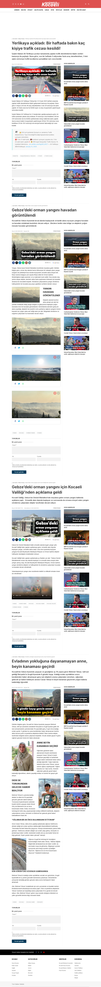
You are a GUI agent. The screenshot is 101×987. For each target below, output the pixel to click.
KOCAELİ (22, 432)
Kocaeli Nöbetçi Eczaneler (66, 963)
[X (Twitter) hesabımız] (16, 4)
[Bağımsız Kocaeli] (50, 6)
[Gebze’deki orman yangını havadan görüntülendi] (76, 115)
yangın (40, 432)
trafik (40, 156)
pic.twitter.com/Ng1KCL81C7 (38, 144)
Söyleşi (14, 975)
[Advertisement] (50, 25)
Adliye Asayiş (38, 10)
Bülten (23, 10)
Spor (52, 10)
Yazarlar (76, 965)
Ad (13, 179)
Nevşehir (40, 902)
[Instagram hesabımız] (18, 4)
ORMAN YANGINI (31, 432)
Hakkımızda (77, 963)
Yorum (14, 168)
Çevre (29, 968)
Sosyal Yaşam (15, 973)
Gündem (16, 10)
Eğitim (73, 10)
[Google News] (56, 96)
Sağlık (47, 10)
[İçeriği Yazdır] (29, 95)
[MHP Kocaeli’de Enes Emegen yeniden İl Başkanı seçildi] (76, 93)
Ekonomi (66, 10)
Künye (76, 975)
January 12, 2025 (31, 146)
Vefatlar (59, 10)
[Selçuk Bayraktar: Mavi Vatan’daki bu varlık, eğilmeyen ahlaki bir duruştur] (76, 176)
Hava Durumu (15, 963)
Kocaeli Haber (40, 603)
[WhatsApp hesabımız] (23, 4)
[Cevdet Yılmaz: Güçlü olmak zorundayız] (76, 157)
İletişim (76, 977)
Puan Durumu (62, 970)
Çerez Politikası (78, 968)
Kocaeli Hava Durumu (64, 965)
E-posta (39, 179)
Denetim (15, 156)
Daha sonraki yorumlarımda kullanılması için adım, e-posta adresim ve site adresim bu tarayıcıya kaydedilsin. (34, 188)
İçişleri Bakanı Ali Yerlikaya (28, 156)
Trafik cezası (48, 156)
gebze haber (23, 603)
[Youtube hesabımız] (21, 4)
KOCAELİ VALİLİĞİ (52, 603)
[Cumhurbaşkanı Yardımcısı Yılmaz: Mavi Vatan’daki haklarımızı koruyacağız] (76, 136)
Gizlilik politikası (78, 973)
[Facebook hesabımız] (13, 4)
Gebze (15, 432)
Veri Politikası (77, 970)
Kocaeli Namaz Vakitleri (65, 968)
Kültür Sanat (81, 10)
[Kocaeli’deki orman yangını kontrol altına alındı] (76, 72)
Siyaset (30, 10)
